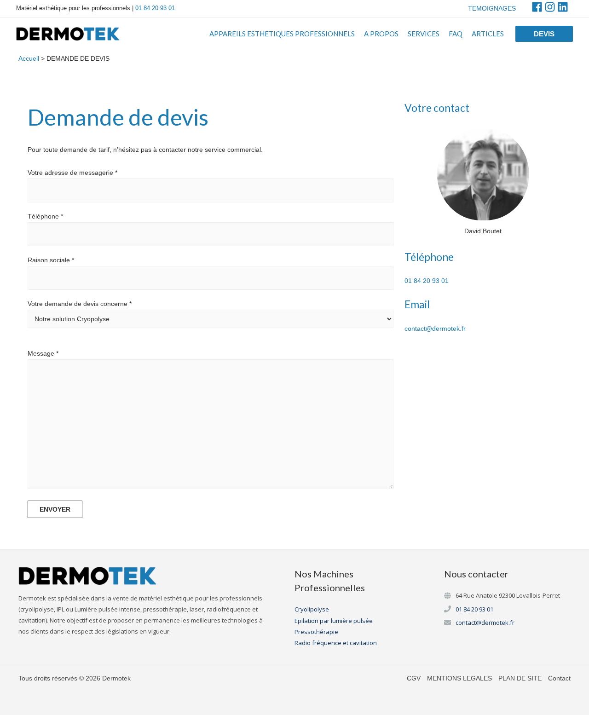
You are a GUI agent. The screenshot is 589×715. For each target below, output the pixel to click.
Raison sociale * (51, 260)
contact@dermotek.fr (435, 328)
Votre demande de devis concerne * (80, 303)
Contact (559, 678)
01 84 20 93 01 (155, 8)
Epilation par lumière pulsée (333, 621)
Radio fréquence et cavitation (335, 643)
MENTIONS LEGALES (459, 678)
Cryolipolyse (311, 609)
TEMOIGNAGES (492, 8)
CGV (414, 678)
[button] (544, 34)
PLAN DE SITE (520, 678)
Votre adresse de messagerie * (72, 172)
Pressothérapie (316, 632)
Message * (43, 353)
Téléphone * (45, 216)
